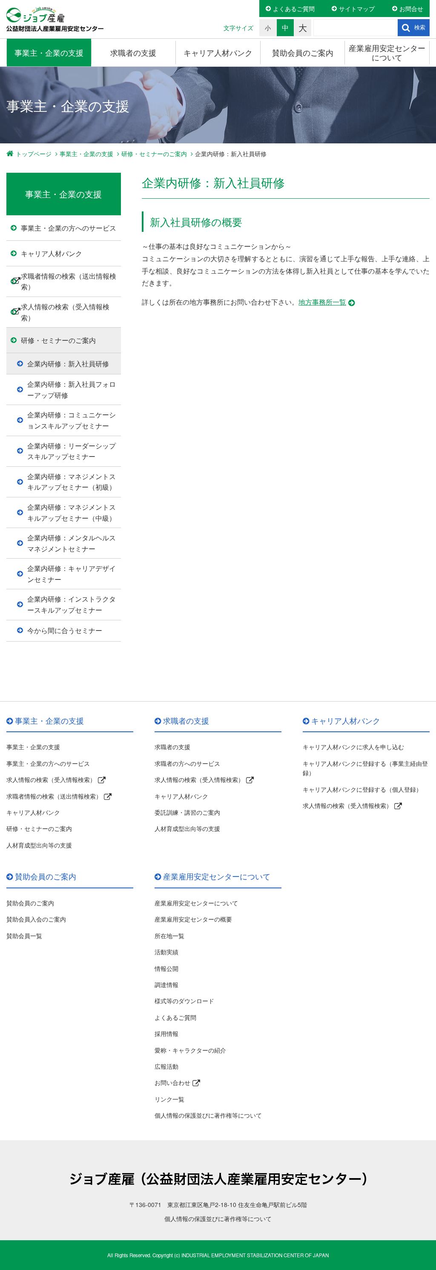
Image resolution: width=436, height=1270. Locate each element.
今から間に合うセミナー (64, 630)
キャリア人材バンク (218, 52)
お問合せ (411, 8)
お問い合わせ (172, 1082)
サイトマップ (357, 8)
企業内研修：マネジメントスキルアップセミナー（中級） (71, 512)
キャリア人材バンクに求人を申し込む (353, 746)
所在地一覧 (169, 935)
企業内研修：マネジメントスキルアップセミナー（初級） (71, 481)
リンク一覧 (169, 1099)
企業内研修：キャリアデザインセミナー (71, 573)
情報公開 (166, 968)
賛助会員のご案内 (302, 52)
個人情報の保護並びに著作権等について (208, 1115)
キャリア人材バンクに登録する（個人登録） (362, 789)
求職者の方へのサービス (187, 763)
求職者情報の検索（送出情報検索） (68, 281)
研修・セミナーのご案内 (154, 153)
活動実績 (166, 952)
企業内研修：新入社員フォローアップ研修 (71, 389)
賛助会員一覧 (24, 935)
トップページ (34, 153)
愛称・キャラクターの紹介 (190, 1050)
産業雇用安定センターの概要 (193, 919)
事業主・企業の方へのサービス (68, 228)
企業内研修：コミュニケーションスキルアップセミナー (71, 420)
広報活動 (166, 1066)
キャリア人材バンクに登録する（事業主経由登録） (365, 768)
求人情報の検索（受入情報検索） (65, 312)
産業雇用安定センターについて (387, 52)
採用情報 (166, 1033)
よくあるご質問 (294, 8)
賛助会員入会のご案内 (36, 919)
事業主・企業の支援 (48, 52)
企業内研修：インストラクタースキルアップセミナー (71, 604)
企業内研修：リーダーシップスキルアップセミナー (71, 451)
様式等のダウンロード (184, 1000)
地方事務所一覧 (322, 302)
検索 (419, 27)
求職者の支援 (133, 52)
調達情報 (166, 984)
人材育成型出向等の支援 (39, 845)
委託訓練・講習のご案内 (187, 812)
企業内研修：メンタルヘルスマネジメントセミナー (71, 543)
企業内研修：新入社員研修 (68, 363)
